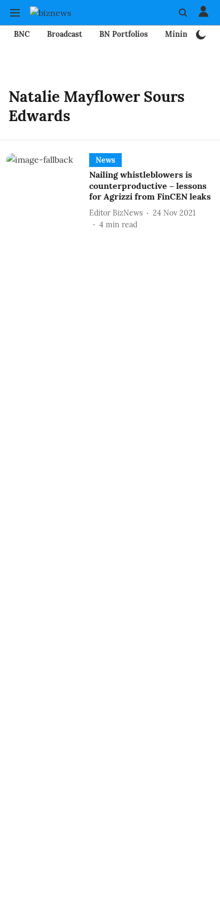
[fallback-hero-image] (47, 192)
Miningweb (185, 34)
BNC (22, 34)
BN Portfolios (123, 34)
